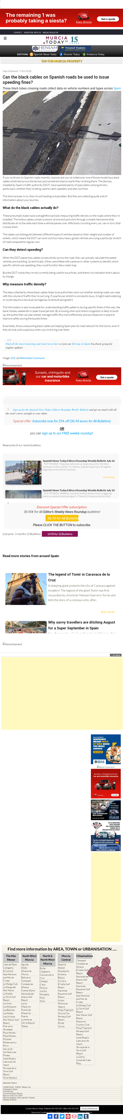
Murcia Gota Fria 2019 (12, 1096)
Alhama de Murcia (26, 973)
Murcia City (63, 1013)
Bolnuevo (26, 977)
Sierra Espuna (28, 1022)
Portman (7, 1039)
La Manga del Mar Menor (9, 989)
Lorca (24, 1003)
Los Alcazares (9, 1006)
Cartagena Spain (10, 1089)
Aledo (24, 967)
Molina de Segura (63, 1005)
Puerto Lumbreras (26, 1018)
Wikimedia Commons (32, 358)
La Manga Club (10, 983)
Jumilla (43, 991)
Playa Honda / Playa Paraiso (9, 1034)
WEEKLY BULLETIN (50, 32)
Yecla (42, 1001)
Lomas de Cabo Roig (83, 1062)
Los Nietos (8, 1013)
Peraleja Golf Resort (64, 1018)
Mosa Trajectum (66, 1010)
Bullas (43, 968)
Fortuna (43, 987)
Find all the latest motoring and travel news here (32, 344)
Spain (117, 88)
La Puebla (7, 993)
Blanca (61, 977)
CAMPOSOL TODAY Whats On (17, 1087)
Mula (42, 997)
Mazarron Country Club (82, 1023)
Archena (62, 974)
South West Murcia (29, 957)
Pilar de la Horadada (8, 1028)
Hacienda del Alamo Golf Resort (27, 996)
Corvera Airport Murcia (12, 1093)
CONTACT (18, 32)
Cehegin (44, 981)
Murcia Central (66, 957)
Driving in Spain (81, 344)
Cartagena (8, 967)
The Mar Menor (11, 957)
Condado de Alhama (27, 986)
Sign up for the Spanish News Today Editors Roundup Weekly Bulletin (50, 409)
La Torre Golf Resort (9, 998)
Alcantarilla (63, 971)
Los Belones (9, 1010)
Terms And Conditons (40, 1112)
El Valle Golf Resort (64, 986)
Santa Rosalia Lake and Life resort (9, 1061)
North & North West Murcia (47, 959)
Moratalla (44, 994)
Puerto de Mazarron (26, 1012)
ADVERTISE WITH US (32, 32)
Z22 (13, 358)
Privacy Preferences (89, 1108)
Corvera (62, 980)
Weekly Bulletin (9, 1100)
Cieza (42, 984)
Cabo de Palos (10, 964)
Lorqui (61, 1000)
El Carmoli (8, 971)
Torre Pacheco (10, 1077)
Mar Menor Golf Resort (11, 1021)
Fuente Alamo (28, 990)
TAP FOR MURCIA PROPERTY (61, 61)
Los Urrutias (9, 1016)
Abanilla (62, 964)
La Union (7, 1003)
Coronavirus (8, 1091)
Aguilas (24, 964)
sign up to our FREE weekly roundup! (67, 433)
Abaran (61, 967)
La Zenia (80, 1056)
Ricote (61, 1023)
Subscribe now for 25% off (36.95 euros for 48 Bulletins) (71, 421)
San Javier (8, 1048)
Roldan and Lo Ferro (9, 1044)
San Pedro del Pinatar (9, 1054)
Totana (24, 1026)
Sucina (61, 1026)
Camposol (26, 980)
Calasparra (45, 971)
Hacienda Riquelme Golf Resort (65, 993)
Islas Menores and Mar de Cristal (9, 977)
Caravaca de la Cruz (47, 976)
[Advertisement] (62, 693)
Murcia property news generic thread (18, 1098)
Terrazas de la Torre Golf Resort (9, 1071)
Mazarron (26, 1006)
